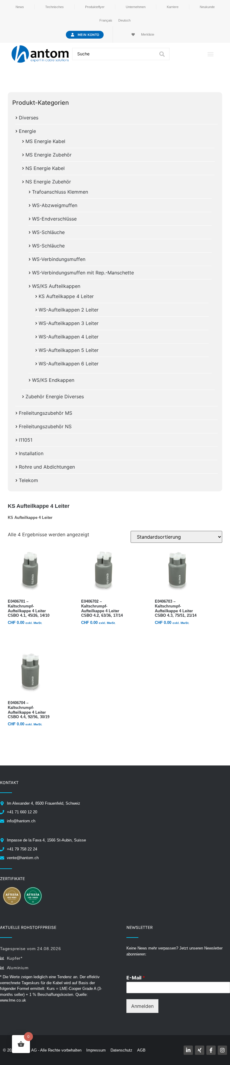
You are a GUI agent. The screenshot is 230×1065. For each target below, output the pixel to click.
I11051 (25, 440)
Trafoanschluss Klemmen (60, 192)
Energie (27, 131)
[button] (211, 54)
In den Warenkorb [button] (28, 634)
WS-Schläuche (48, 232)
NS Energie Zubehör (48, 182)
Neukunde (207, 7)
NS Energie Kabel (45, 168)
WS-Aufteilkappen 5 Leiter (69, 350)
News (20, 7)
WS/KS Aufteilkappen (56, 286)
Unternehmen (136, 7)
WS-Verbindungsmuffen (58, 259)
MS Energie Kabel (45, 141)
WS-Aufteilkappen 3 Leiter (69, 323)
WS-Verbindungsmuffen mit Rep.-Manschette (83, 273)
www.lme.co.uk (13, 1000)
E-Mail (135, 978)
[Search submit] (162, 54)
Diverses (28, 118)
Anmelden (142, 1006)
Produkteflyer (95, 7)
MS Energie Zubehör (48, 155)
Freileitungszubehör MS (45, 413)
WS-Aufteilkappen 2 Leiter (69, 310)
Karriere (172, 7)
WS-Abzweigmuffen (54, 205)
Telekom (28, 480)
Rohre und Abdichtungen (47, 467)
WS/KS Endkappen (53, 380)
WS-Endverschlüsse (54, 219)
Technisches (54, 7)
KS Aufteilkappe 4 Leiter (66, 296)
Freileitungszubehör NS (45, 426)
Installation (31, 453)
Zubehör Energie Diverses (54, 396)
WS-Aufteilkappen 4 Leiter (69, 337)
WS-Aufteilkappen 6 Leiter (69, 364)
